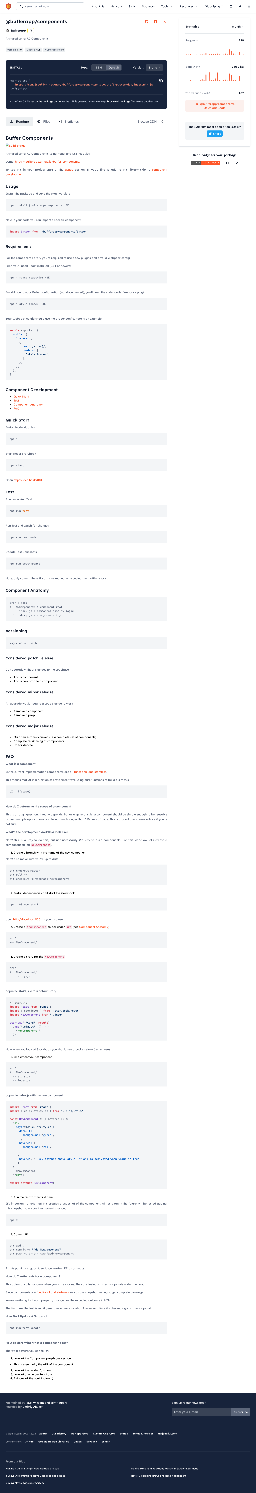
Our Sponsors (79, 1433)
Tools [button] (164, 6)
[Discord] (249, 6)
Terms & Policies (143, 1433)
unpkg (78, 1441)
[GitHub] (231, 6)
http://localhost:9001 (28, 480)
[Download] (164, 21)
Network (116, 6)
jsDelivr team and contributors (46, 1403)
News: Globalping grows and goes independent (158, 1475)
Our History (59, 1433)
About (43, 1433)
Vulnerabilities (54, 49)
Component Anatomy (28, 404)
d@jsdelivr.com (167, 1433)
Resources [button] (187, 6)
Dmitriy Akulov (32, 1407)
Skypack (91, 1441)
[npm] (155, 21)
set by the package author (46, 101)
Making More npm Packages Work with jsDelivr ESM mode (164, 1468)
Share (217, 133)
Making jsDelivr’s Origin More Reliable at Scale (32, 1468)
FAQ (16, 408)
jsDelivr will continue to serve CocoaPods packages (35, 1475)
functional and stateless (90, 772)
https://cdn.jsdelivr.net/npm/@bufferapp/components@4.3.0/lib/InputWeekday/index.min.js (84, 84)
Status (124, 1433)
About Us (98, 6)
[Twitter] (240, 6)
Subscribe (241, 1412)
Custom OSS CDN (104, 1433)
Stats (132, 6)
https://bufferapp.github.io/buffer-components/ (48, 161)
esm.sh (106, 1441)
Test (16, 400)
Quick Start (21, 396)
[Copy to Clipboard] (161, 81)
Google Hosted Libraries (53, 1441)
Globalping (212, 6)
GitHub (29, 1441)
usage (69, 169)
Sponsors (148, 6)
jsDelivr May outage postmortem (25, 1482)
